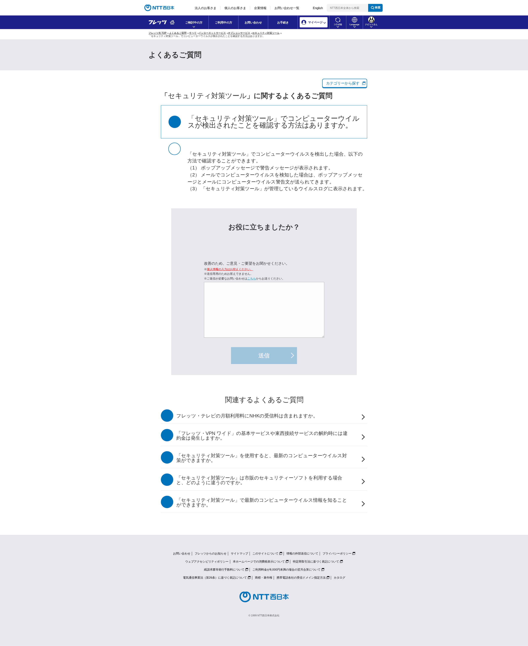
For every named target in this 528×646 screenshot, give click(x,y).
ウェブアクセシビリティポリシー (207, 561)
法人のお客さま (205, 8)
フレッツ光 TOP (157, 33)
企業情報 (260, 8)
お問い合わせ (253, 22)
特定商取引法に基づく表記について (316, 561)
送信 (264, 355)
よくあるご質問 (177, 33)
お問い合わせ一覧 (287, 8)
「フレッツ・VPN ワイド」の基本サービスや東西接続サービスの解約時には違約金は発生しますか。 (262, 436)
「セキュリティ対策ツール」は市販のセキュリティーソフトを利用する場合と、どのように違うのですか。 (259, 480)
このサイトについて (265, 553)
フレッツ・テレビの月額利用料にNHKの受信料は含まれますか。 (247, 415)
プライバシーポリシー (337, 553)
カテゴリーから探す (342, 83)
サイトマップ (239, 553)
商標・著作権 (263, 577)
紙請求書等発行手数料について (224, 569)
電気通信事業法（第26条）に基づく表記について (215, 577)
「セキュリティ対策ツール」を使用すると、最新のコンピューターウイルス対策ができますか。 (261, 458)
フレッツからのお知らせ (210, 553)
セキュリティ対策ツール (265, 33)
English (318, 8)
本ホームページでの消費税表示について (259, 561)
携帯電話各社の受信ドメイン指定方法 (301, 577)
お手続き (283, 22)
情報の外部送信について (302, 553)
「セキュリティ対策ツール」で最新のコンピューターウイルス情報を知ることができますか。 (261, 502)
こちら (251, 278)
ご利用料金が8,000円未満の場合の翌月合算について (286, 569)
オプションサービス (239, 33)
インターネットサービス (212, 33)
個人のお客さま (235, 8)
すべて (193, 33)
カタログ (339, 577)
